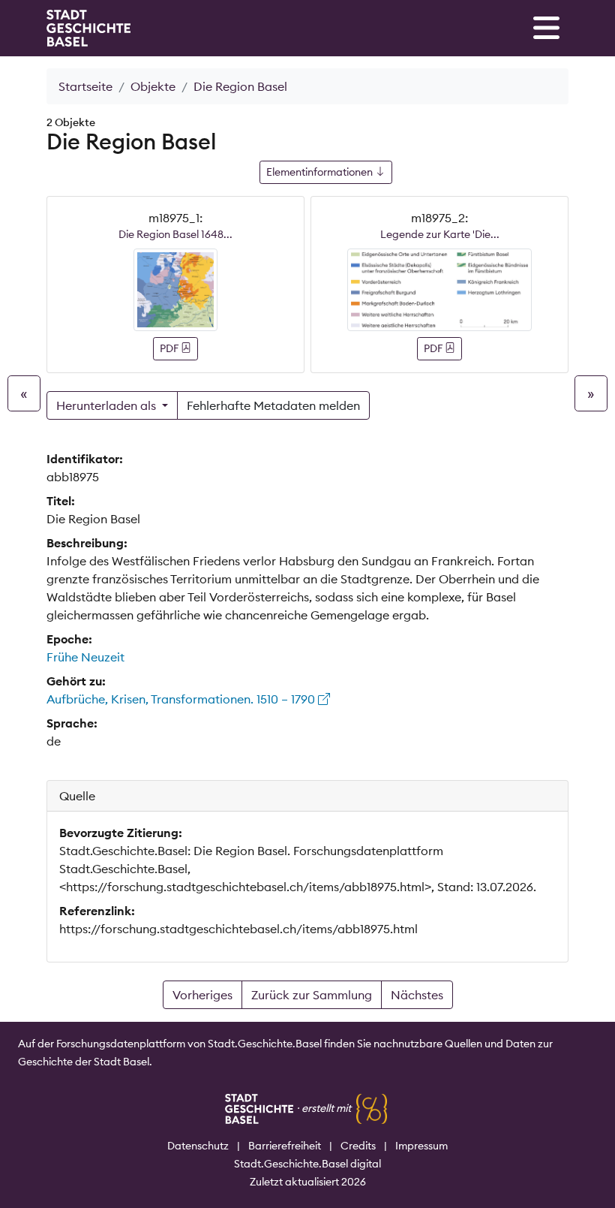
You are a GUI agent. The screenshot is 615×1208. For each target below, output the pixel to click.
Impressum (421, 1145)
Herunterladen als (107, 405)
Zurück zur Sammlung (311, 994)
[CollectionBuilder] (371, 1108)
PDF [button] (170, 348)
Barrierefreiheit (284, 1145)
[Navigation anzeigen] (546, 28)
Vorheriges (202, 994)
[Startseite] (88, 28)
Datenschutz (198, 1145)
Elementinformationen (320, 172)
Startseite (85, 86)
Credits (358, 1145)
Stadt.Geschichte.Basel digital (307, 1163)
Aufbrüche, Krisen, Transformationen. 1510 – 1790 (182, 698)
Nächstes (417, 994)
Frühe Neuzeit (85, 656)
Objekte (153, 86)
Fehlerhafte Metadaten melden (273, 405)
